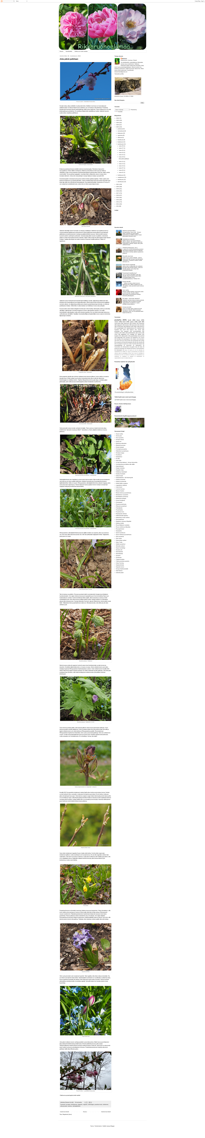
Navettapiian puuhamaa (122, 496)
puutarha (118, 320)
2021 (117, 184)
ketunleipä (141, 353)
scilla (130, 343)
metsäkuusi (117, 356)
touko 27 (121, 148)
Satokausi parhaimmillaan (129, 230)
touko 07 (121, 168)
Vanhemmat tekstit (106, 1111)
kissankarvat (117, 354)
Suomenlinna (118, 346)
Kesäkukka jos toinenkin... (129, 239)
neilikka (124, 351)
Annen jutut (119, 435)
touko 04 (121, 170)
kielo (116, 343)
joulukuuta (120, 128)
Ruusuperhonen (120, 529)
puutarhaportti (126, 339)
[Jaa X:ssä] (88, 1102)
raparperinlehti (117, 357)
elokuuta (120, 137)
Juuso (116, 322)
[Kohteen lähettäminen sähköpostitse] (85, 1102)
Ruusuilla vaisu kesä (128, 256)
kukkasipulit (119, 350)
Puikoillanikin (119, 508)
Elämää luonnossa (120, 445)
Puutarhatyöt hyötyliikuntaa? (130, 273)
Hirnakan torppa (120, 453)
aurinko (134, 323)
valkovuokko (124, 336)
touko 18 (121, 156)
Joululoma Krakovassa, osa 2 (130, 247)
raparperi (126, 331)
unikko (135, 326)
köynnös (127, 354)
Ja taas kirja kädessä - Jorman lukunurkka (126, 462)
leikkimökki (128, 345)
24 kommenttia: (78, 1102)
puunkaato (122, 348)
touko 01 (121, 172)
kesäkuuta (120, 142)
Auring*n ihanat (120, 439)
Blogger (112, 1126)
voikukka (140, 342)
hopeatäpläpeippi (118, 345)
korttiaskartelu (131, 332)
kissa (138, 320)
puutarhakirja (134, 336)
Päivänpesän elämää (121, 513)
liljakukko (80, 1104)
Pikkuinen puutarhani (121, 506)
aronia (139, 329)
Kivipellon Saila (120, 470)
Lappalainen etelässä (121, 485)
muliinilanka (124, 356)
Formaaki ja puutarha (121, 449)
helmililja (119, 339)
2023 (117, 124)
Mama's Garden (120, 491)
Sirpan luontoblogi (120, 548)
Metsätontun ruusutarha (122, 494)
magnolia (85, 1104)
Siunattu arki (119, 549)
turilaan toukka (128, 357)
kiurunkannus (141, 348)
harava (125, 350)
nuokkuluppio (91, 1104)
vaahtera (117, 332)
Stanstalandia (119, 551)
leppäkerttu (135, 337)
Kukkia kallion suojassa (122, 483)
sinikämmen (105, 1104)
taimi (135, 342)
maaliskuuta (121, 177)
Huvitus (134, 348)
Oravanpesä (119, 502)
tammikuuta (121, 181)
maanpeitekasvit (118, 351)
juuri (136, 353)
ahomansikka (126, 346)
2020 (117, 186)
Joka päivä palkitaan (69, 59)
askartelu (128, 337)
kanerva (131, 350)
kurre (122, 354)
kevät (129, 320)
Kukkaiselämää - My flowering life (124, 477)
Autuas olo (118, 441)
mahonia (139, 328)
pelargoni (131, 356)
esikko (123, 332)
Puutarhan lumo (120, 511)
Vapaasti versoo (120, 567)
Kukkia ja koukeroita (121, 481)
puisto (125, 343)
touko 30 (121, 146)
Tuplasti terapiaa (120, 559)
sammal (142, 336)
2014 (117, 199)
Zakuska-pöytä (119, 572)
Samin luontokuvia (120, 532)
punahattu (117, 331)
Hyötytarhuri (119, 456)
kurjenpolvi (130, 342)
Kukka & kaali (119, 475)
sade (139, 322)
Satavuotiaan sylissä (121, 540)
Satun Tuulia (119, 542)
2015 (117, 197)
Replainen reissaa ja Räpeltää (123, 521)
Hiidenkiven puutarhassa (122, 451)
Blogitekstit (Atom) (67, 1114)
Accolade (68, 1104)
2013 (117, 201)
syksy (132, 322)
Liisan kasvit (119, 487)
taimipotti (128, 348)
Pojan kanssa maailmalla (129, 264)
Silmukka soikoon (120, 546)
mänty (140, 346)
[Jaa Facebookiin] (89, 1102)
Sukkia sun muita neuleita (81, 51)
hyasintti (117, 329)
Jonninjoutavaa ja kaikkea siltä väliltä (125, 464)
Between (124, 58)
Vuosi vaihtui (126, 290)
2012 (117, 204)
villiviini (139, 334)
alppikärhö (123, 334)
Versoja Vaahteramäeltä (122, 568)
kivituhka (128, 340)
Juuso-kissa (118, 323)
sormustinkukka (137, 331)
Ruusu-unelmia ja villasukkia (123, 527)
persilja (116, 348)
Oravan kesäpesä (120, 500)
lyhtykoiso (133, 354)
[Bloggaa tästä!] (86, 1102)
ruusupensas (119, 342)
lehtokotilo (140, 350)
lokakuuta (120, 133)
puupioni (141, 351)
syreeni (142, 337)
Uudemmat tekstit (64, 1111)
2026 (117, 118)
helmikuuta (120, 179)
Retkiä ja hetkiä (120, 523)
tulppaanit (119, 325)
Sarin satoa (119, 538)
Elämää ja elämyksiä (121, 443)
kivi (135, 350)
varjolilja (132, 334)
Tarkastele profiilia (119, 73)
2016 (117, 195)
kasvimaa (141, 323)
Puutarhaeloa (119, 510)
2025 (117, 120)
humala (134, 343)
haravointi (134, 325)
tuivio (123, 357)
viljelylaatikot (138, 345)
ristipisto (134, 339)
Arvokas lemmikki (127, 307)
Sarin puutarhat (120, 536)
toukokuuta (121, 144)
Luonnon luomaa (120, 489)
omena (140, 332)
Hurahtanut (119, 454)
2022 (117, 127)
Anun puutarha (119, 437)
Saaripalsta (119, 530)
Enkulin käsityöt (120, 447)
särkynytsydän (63, 1106)
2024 (117, 122)
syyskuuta (120, 135)
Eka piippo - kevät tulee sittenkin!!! (131, 298)
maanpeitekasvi (140, 354)
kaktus (118, 340)
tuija (125, 342)
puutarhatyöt (120, 328)
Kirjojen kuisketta (120, 468)
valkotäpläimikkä (76, 1106)
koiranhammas (74, 1104)
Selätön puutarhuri (120, 544)
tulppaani (128, 326)
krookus (127, 325)
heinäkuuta (121, 139)
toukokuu (70, 1106)
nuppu (129, 351)
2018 (117, 191)
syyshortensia (130, 328)
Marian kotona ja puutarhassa (123, 492)
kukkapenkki (135, 340)
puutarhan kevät (98, 1104)
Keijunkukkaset (120, 466)
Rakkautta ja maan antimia (122, 517)
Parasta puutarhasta (121, 504)
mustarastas (120, 326)
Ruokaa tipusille (127, 281)
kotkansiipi (119, 337)
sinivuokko (141, 339)
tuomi (124, 329)
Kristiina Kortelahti (120, 473)
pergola (120, 343)
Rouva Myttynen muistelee (122, 525)
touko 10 (121, 165)
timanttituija (125, 353)
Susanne (118, 555)
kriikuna (132, 329)
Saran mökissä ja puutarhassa (123, 534)
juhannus (141, 326)
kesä (124, 322)
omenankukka (134, 351)
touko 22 (121, 154)
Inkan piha (118, 460)
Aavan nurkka (119, 434)
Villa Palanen (119, 570)
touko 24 (121, 152)
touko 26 (121, 150)
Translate (120, 111)
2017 (117, 193)
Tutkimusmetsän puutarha (122, 561)
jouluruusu (126, 323)
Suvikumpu (119, 557)
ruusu (116, 334)
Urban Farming (120, 563)
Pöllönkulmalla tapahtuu (122, 515)
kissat (123, 340)
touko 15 (121, 161)
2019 (117, 188)
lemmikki (142, 325)
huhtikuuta (120, 175)
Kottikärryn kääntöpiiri (121, 472)
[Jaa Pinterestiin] (91, 1102)
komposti (140, 343)
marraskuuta (121, 131)
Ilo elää (118, 458)
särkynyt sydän (118, 353)
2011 (117, 206)
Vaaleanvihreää (120, 565)
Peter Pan (131, 353)
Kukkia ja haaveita (120, 479)
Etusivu (61, 51)
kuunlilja (142, 340)
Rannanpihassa (120, 519)
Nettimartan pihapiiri (121, 498)
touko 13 (121, 163)
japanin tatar (134, 346)
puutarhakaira (139, 356)
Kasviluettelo (69, 51)
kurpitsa (117, 336)
